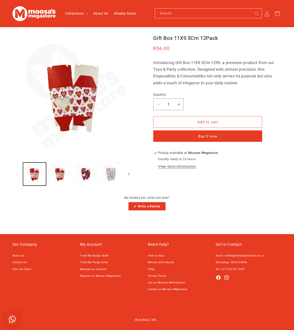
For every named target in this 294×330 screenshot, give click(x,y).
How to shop (156, 255)
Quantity (159, 95)
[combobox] (208, 13)
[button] (76, 13)
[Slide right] (128, 174)
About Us (18, 255)
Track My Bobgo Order (94, 255)
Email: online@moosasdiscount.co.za (240, 255)
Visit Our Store (21, 269)
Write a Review (151, 207)
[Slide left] (17, 174)
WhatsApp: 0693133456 (231, 262)
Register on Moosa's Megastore (100, 275)
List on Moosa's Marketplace (166, 282)
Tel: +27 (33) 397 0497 (230, 269)
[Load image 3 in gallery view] (85, 174)
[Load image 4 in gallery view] (110, 174)
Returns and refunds (161, 262)
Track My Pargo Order (94, 262)
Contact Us (19, 262)
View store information (177, 166)
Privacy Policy (157, 275)
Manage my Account (93, 269)
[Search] (256, 13)
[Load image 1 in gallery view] (34, 174)
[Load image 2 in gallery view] (59, 174)
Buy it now (208, 136)
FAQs (151, 269)
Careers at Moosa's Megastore (167, 289)
